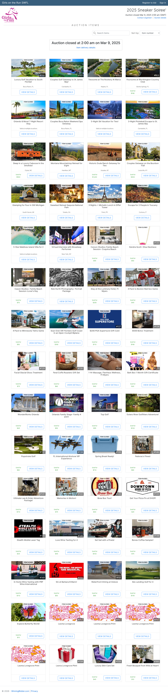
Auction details (160, 18)
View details (28, 92)
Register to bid (149, 2)
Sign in (163, 2)
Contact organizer (144, 18)
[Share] (129, 3)
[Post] (134, 3)
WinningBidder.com (20, 691)
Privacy (34, 691)
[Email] (138, 3)
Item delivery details (85, 47)
